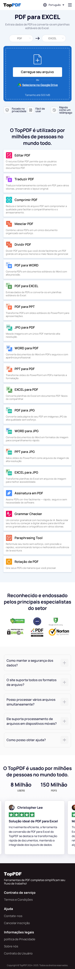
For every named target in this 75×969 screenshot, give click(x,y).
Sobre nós (11, 946)
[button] (37, 663)
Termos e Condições (18, 899)
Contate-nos (13, 916)
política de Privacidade (19, 939)
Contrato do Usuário (18, 953)
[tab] (37, 663)
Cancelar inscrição (17, 923)
